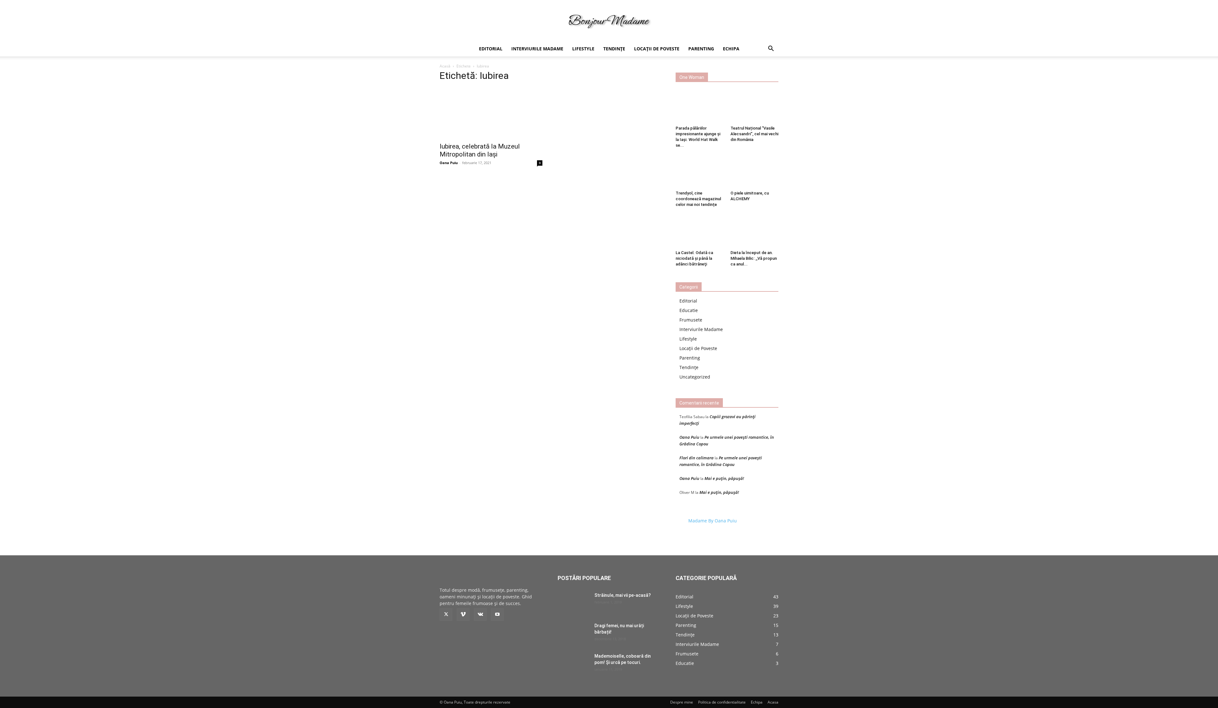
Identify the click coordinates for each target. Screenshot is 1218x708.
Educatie (688, 310)
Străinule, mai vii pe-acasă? (622, 595)
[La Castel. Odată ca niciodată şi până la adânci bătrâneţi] (700, 230)
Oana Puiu (449, 162)
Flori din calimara (696, 458)
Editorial (490, 49)
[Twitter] (446, 614)
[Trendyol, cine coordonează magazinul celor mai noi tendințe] (700, 171)
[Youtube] (497, 614)
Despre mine (681, 702)
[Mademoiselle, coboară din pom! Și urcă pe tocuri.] (573, 664)
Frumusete (690, 320)
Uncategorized (694, 377)
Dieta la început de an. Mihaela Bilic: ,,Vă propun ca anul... (753, 258)
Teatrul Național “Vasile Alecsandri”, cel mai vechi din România (754, 134)
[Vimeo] (463, 614)
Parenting (701, 49)
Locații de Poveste (656, 49)
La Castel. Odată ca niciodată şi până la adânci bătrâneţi (694, 258)
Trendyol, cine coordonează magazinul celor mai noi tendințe (698, 199)
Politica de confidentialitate (722, 702)
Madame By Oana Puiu (712, 521)
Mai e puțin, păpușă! (724, 478)
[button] (770, 49)
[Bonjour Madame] (609, 21)
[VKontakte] (480, 614)
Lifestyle (583, 49)
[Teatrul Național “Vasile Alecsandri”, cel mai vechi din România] (754, 106)
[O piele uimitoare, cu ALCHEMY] (754, 171)
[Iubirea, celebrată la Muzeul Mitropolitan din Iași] (491, 113)
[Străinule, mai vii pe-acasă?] (573, 603)
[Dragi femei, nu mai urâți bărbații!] (573, 633)
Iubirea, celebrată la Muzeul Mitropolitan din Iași (480, 150)
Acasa (773, 702)
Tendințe (614, 49)
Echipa (731, 49)
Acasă (445, 66)
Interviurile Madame (537, 49)
